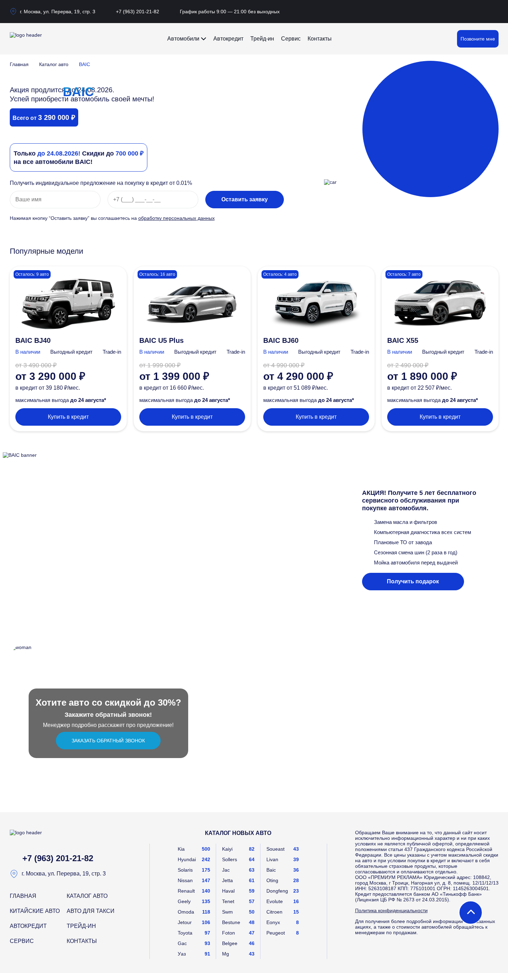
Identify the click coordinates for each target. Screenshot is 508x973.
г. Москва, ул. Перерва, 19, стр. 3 (57, 11)
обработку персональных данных (176, 218)
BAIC (84, 64)
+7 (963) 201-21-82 (137, 11)
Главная (19, 64)
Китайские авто (35, 911)
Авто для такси (91, 911)
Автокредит (228, 39)
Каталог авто (53, 64)
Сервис (291, 39)
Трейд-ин (262, 39)
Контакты (320, 39)
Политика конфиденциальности (391, 910)
